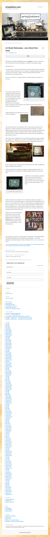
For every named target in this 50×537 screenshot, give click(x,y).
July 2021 (7, 376)
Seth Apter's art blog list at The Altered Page (14, 521)
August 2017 (7, 432)
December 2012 (8, 490)
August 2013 (7, 479)
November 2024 (8, 344)
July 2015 (7, 457)
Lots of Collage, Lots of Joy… (11, 305)
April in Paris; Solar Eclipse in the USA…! (21, 316)
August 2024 (7, 348)
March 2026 (7, 328)
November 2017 (8, 427)
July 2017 (7, 433)
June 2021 (7, 378)
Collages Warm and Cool (10, 307)
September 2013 (8, 477)
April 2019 (7, 408)
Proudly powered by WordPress (25, 532)
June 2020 (7, 390)
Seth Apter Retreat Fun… (16, 313)
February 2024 (8, 353)
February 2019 (8, 411)
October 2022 (8, 365)
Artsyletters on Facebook (10, 515)
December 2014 (8, 464)
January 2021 (8, 383)
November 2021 (8, 373)
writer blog (7, 79)
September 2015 (8, 455)
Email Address (10, 267)
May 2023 (7, 361)
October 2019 (8, 401)
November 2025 (8, 332)
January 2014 (8, 472)
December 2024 (8, 343)
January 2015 (8, 462)
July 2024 (7, 350)
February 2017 (8, 439)
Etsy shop (35, 239)
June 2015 (7, 458)
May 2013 (7, 483)
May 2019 (7, 407)
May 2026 (7, 325)
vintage (24, 245)
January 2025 (8, 341)
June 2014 (7, 470)
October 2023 (8, 358)
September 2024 (8, 347)
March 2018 (7, 423)
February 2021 (8, 382)
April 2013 (7, 484)
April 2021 (7, 379)
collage (42, 244)
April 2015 (7, 459)
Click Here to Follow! (9, 298)
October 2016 (8, 444)
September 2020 (8, 389)
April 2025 (7, 337)
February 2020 (8, 396)
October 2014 (8, 466)
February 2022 (8, 371)
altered (22, 244)
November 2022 (8, 364)
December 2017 (8, 426)
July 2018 (7, 419)
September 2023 (8, 360)
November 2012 (8, 491)
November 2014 (8, 465)
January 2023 (8, 362)
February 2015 (8, 461)
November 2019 (8, 400)
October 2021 (8, 375)
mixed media (14, 245)
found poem (10, 245)
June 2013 (7, 482)
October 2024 (8, 346)
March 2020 (7, 394)
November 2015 (8, 452)
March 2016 (7, 450)
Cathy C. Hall (8, 518)
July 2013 (7, 480)
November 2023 (8, 357)
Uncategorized (8, 500)
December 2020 (8, 384)
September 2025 (8, 335)
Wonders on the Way (9, 502)
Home (7, 38)
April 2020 (7, 393)
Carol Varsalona (8, 316)
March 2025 (7, 339)
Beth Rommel (8, 517)
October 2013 (8, 476)
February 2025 (8, 340)
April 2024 (7, 351)
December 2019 (8, 398)
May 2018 (7, 421)
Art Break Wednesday (13, 244)
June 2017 (7, 434)
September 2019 (8, 402)
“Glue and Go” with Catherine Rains (12, 308)
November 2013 (8, 475)
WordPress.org (8, 511)
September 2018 (8, 416)
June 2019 (7, 405)
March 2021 (7, 380)
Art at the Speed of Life (28, 244)
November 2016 (8, 443)
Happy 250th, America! (10, 304)
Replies (28, 245)
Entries (7, 508)
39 (43, 48)
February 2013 (8, 487)
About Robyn (12, 38)
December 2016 (8, 441)
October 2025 (8, 333)
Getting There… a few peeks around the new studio (21, 317)
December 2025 (8, 330)
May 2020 (7, 391)
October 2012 (8, 493)
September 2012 (8, 494)
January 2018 (8, 425)
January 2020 (8, 397)
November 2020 (8, 386)
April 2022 (7, 369)
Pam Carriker (10, 203)
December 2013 (8, 473)
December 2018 (8, 412)
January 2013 (8, 488)
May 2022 (7, 368)
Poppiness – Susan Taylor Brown (12, 520)
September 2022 (8, 366)
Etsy (18, 38)
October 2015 (8, 454)
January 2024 (8, 354)
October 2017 (8, 429)
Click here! (7, 251)
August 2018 (7, 418)
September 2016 (8, 445)
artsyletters (7, 313)
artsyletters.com (13, 6)
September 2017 (8, 430)
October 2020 (8, 387)
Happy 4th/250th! (8, 303)
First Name (9, 272)
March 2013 (7, 486)
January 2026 (8, 329)
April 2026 (7, 326)
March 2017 (7, 437)
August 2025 (7, 336)
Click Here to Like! (8, 293)
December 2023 (8, 355)
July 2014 (7, 469)
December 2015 (8, 451)
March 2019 (7, 409)
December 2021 (8, 372)
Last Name (9, 277)
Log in (6, 506)
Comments (8, 509)
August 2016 (7, 447)
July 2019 (7, 404)
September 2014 (8, 468)
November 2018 (8, 414)
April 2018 (7, 422)
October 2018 (8, 415)
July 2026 (7, 323)
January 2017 (8, 440)
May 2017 (7, 436)
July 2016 (7, 448)
